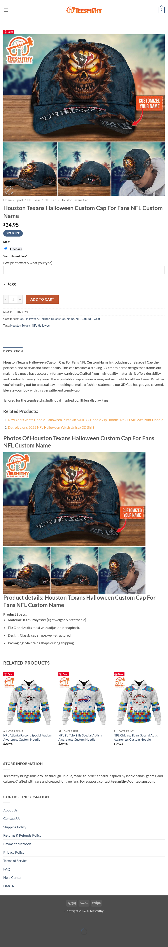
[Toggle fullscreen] (17, 921)
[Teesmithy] (84, 10)
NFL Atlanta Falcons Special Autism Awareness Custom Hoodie (27, 737)
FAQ (6, 869)
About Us (10, 810)
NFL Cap (50, 200)
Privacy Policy (13, 852)
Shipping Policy (14, 827)
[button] (6, 10)
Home (7, 200)
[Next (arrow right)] (17, 939)
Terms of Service (15, 860)
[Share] (29, 921)
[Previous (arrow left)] (4, 939)
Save (10, 31)
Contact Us (11, 818)
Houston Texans (20, 325)
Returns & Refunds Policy (22, 835)
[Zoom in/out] (4, 921)
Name (70, 318)
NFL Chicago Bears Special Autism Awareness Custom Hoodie (137, 737)
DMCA (8, 886)
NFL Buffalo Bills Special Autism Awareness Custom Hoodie (80, 737)
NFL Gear (33, 200)
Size (6, 242)
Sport (19, 200)
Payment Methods (17, 844)
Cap (20, 318)
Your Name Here (15, 256)
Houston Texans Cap (74, 200)
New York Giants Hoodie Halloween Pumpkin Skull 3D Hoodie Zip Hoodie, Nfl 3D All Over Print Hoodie (85, 420)
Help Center (12, 877)
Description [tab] (13, 351)
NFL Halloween (41, 325)
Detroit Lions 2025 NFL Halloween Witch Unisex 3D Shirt (51, 427)
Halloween (31, 318)
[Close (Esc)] (42, 921)
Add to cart (42, 299)
